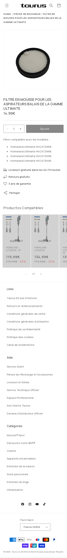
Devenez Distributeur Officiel (25, 413)
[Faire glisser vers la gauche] (26, 274)
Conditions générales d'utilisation (28, 321)
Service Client (15, 366)
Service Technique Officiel (23, 390)
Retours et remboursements (24, 306)
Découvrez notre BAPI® (21, 443)
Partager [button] (14, 192)
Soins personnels (17, 474)
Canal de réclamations (21, 344)
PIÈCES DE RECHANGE (27, 14)
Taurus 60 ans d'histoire (22, 298)
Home (7, 14)
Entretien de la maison (21, 466)
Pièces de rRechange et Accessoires (30, 374)
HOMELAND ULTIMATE (40, 249)
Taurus (15, 551)
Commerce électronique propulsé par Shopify (41, 551)
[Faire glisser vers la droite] (41, 274)
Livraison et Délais (18, 382)
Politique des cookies (20, 337)
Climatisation (15, 489)
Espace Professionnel (20, 397)
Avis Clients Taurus (18, 405)
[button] (7, 5)
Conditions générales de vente (26, 313)
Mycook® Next (16, 435)
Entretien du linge (18, 482)
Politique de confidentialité (24, 329)
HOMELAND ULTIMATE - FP (13, 249)
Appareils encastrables (21, 458)
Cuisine (11, 450)
